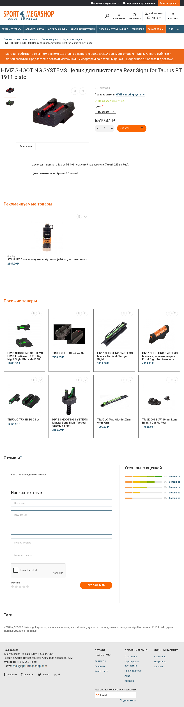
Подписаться (128, 700)
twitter (46, 674)
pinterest (29, 674)
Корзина (173, 18)
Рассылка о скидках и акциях (115, 689)
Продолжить (96, 585)
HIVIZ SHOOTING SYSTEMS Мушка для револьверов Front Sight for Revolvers (160, 356)
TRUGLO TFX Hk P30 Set (23, 419)
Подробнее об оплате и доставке (149, 59)
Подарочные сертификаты (139, 3)
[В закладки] (82, 91)
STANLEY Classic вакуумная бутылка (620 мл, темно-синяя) (47, 259)
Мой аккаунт (156, 13)
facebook (11, 674)
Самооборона (156, 29)
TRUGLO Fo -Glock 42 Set (68, 353)
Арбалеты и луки (35, 29)
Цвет (98, 106)
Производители (133, 670)
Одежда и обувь (57, 29)
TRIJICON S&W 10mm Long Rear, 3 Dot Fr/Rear (160, 421)
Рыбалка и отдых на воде (113, 29)
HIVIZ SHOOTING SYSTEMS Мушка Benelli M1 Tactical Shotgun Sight (70, 422)
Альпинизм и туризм (83, 29)
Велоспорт (138, 29)
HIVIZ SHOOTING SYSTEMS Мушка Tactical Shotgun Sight (115, 356)
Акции (128, 675)
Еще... (172, 29)
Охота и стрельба (12, 29)
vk (59, 674)
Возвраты (100, 666)
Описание (26, 146)
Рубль (154, 18)
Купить (125, 128)
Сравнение (160, 656)
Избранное (160, 661)
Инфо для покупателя (103, 3)
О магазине (131, 656)
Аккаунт (158, 666)
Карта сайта (101, 671)
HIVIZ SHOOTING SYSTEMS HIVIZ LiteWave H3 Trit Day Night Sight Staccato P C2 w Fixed (25, 356)
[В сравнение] (74, 91)
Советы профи (167, 3)
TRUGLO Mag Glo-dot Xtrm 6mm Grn (114, 421)
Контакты (100, 661)
